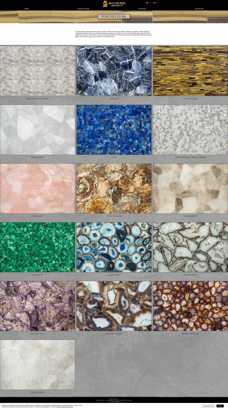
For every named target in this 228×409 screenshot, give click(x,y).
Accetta (220, 406)
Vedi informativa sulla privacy (65, 407)
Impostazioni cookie (208, 406)
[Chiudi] (226, 406)
